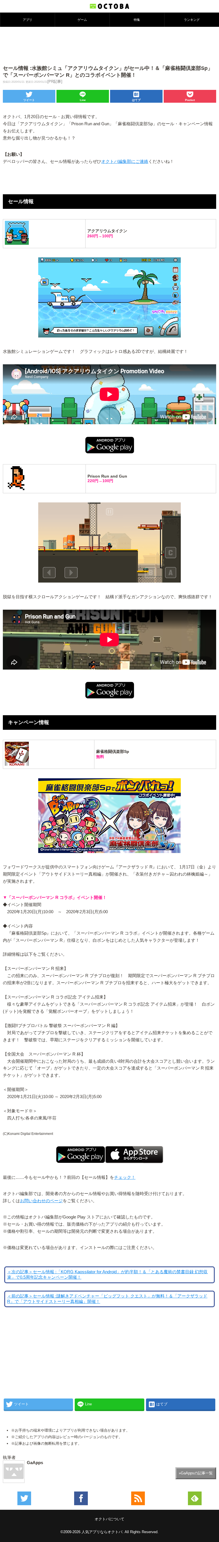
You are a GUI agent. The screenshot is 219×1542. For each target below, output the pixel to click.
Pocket (190, 100)
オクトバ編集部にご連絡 (124, 161)
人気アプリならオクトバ (102, 1532)
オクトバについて (109, 1519)
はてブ (136, 100)
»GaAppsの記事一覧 (196, 1473)
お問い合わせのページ (41, 1201)
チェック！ (124, 1177)
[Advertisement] (109, 45)
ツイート (29, 100)
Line (83, 100)
